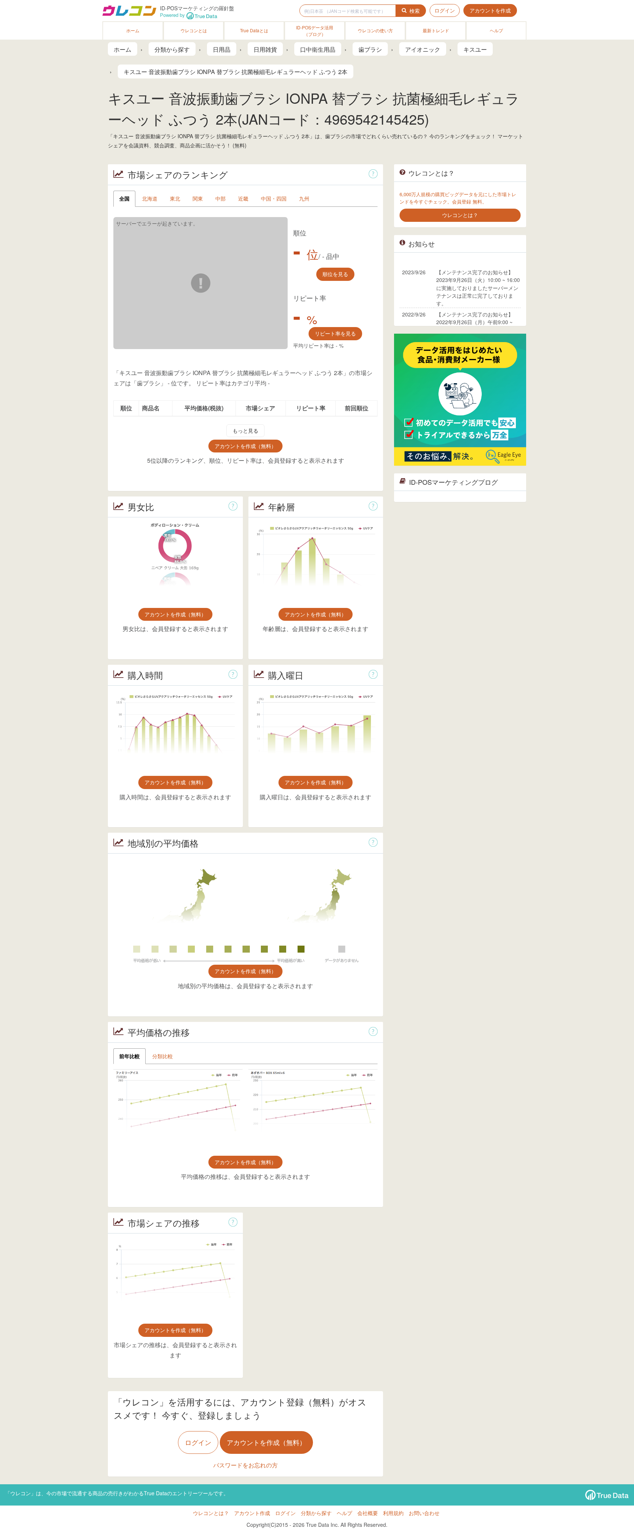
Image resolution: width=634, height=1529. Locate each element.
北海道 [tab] (149, 198)
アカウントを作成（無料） (245, 446)
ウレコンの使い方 (375, 30)
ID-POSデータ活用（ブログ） (314, 30)
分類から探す (316, 1513)
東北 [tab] (175, 198)
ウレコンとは (194, 30)
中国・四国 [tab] (274, 198)
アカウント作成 (252, 1513)
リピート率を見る (335, 333)
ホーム (132, 30)
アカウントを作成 (490, 10)
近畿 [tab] (243, 198)
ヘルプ (496, 30)
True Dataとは (254, 30)
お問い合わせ (424, 1513)
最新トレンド (436, 30)
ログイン (444, 10)
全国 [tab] (124, 198)
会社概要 (367, 1513)
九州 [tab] (304, 198)
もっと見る (245, 430)
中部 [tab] (220, 198)
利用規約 (393, 1513)
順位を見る (335, 274)
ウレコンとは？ (211, 1513)
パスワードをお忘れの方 (245, 1465)
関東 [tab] (198, 198)
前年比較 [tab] (129, 1056)
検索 (414, 10)
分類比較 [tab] (162, 1056)
